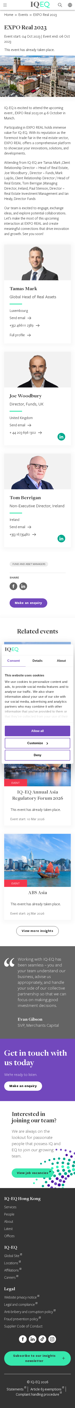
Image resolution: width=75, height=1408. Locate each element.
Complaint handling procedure (37, 1394)
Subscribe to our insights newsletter (34, 1358)
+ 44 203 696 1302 (23, 432)
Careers (10, 1278)
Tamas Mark (23, 289)
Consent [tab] (13, 660)
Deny (37, 755)
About (8, 1222)
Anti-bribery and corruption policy (28, 1312)
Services (10, 1207)
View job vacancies (32, 1173)
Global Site (11, 1256)
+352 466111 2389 (22, 325)
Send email (18, 317)
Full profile (18, 335)
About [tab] (61, 660)
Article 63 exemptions (45, 1389)
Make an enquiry (28, 603)
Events (23, 14)
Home (8, 14)
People (9, 1214)
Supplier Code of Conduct (23, 1326)
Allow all (37, 731)
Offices (9, 1236)
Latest (8, 1229)
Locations (11, 1263)
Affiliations (11, 1270)
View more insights (37, 931)
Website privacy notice (20, 1297)
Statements (15, 1389)
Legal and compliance (19, 1305)
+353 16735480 (20, 534)
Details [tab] (37, 660)
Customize (35, 743)
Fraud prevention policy (21, 1319)
